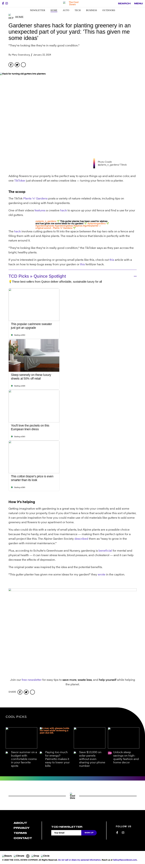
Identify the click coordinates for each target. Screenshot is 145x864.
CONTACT (23, 838)
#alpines (78, 226)
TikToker (19, 180)
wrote (101, 574)
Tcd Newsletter (66, 827)
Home (54, 10)
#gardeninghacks (44, 226)
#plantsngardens (97, 224)
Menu (138, 3)
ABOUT (20, 823)
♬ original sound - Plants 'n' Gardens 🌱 (68, 227)
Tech (78, 10)
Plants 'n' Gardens (35, 198)
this (111, 260)
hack (63, 210)
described (81, 539)
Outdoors (108, 10)
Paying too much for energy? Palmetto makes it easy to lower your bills (57, 759)
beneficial (105, 550)
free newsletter (32, 680)
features (40, 210)
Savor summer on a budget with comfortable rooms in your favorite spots (24, 759)
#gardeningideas (64, 226)
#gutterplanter (90, 226)
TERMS (20, 833)
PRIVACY (22, 828)
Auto (66, 10)
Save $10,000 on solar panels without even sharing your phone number (92, 759)
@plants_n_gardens (45, 221)
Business (91, 10)
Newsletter (37, 10)
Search (124, 3)
